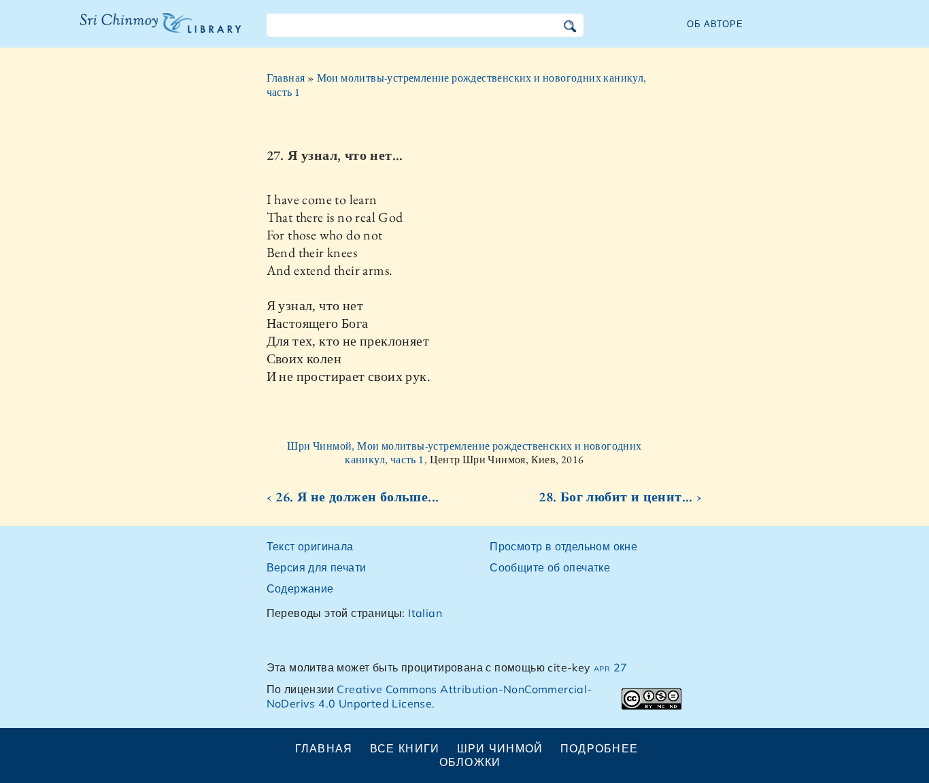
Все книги (405, 748)
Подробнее (599, 748)
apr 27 (610, 667)
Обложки (470, 762)
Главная (286, 78)
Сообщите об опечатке (550, 567)
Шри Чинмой (500, 748)
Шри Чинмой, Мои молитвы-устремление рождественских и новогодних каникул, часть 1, (464, 453)
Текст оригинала (310, 546)
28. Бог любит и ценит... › (620, 496)
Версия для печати (317, 567)
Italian (425, 613)
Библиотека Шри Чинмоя (153, 31)
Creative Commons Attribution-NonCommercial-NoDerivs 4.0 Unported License (429, 696)
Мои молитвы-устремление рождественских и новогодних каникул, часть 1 (457, 85)
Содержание (300, 588)
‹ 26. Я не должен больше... (353, 496)
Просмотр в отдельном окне (563, 546)
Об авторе (715, 23)
